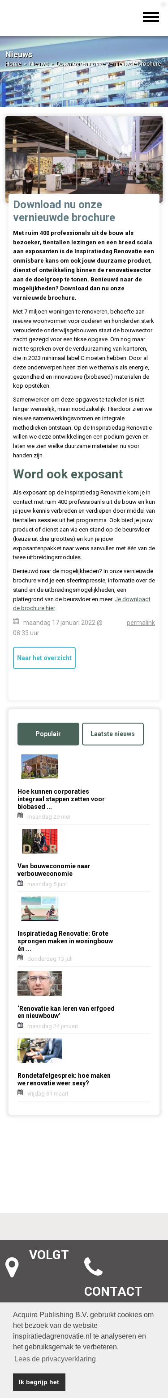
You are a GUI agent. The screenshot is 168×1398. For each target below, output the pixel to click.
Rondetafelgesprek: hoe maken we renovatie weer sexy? (64, 1079)
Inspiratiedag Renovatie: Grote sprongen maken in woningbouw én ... (65, 941)
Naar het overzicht (44, 657)
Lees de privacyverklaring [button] (55, 1359)
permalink (141, 622)
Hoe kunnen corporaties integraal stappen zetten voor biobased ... (61, 799)
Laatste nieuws (112, 733)
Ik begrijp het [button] (39, 1381)
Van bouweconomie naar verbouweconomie (53, 869)
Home (13, 63)
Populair (48, 733)
